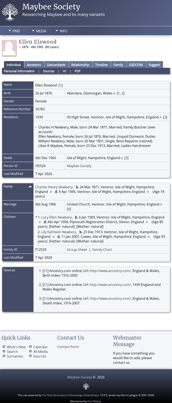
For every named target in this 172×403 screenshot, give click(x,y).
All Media (40, 351)
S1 (45, 270)
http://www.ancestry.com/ (110, 270)
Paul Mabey (94, 401)
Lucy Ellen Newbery (56, 217)
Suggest (154, 65)
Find (16, 31)
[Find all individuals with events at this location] (114, 93)
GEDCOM (136, 65)
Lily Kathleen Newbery (58, 232)
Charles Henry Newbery (54, 187)
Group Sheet (77, 249)
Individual (14, 65)
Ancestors (34, 65)
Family (118, 65)
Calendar (40, 347)
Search (12, 351)
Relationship (80, 65)
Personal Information (19, 71)
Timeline (101, 65)
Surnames (15, 356)
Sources (48, 71)
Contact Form (68, 346)
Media (41, 31)
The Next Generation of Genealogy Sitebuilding (69, 395)
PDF (78, 71)
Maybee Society (51, 7)
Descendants (56, 65)
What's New (16, 347)
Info (63, 31)
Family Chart (102, 249)
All (64, 71)
